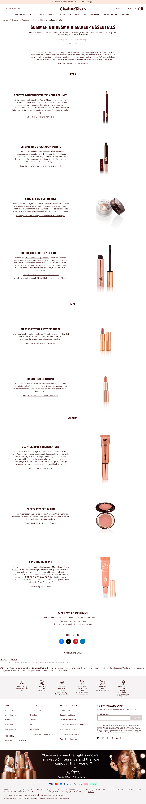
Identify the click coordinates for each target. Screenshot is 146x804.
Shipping (33, 715)
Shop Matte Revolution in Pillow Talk (41, 343)
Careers (7, 720)
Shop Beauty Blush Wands (40, 586)
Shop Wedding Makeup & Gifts (73, 621)
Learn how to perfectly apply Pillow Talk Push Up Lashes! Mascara (40, 278)
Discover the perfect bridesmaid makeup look (73, 624)
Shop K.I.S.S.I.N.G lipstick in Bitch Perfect (40, 396)
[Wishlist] (129, 8)
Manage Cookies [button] (58, 795)
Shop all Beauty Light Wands (41, 468)
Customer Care (35, 710)
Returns (33, 720)
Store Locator (10, 710)
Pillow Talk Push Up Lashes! (37, 258)
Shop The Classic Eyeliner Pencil (40, 117)
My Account (34, 729)
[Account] (123, 8)
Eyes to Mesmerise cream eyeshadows (53, 204)
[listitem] (25, 15)
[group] (23, 687)
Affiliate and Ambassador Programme (74, 725)
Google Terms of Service (57, 798)
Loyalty (117, 8)
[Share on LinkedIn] (82, 641)
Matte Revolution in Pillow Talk (56, 334)
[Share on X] (68, 641)
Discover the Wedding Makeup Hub (73, 63)
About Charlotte (10, 715)
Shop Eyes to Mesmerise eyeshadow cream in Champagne (40, 216)
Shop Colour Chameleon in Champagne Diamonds (41, 166)
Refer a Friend (65, 710)
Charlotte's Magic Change (70, 734)
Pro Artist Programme (68, 720)
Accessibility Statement (68, 739)
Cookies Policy (10, 729)
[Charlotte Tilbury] (73, 8)
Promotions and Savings (69, 729)
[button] (135, 8)
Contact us (91, 792)
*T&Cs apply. (101, 725)
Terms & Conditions (31, 795)
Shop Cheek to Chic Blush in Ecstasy (40, 523)
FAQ (31, 725)
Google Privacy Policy (39, 798)
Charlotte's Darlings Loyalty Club (42, 734)
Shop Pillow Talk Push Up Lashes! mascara (41, 275)
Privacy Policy (10, 725)
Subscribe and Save (67, 715)
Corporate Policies (45, 795)
